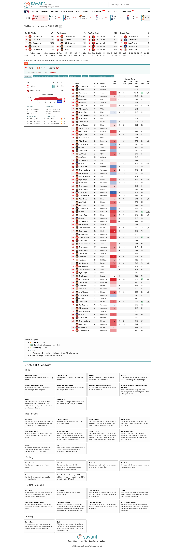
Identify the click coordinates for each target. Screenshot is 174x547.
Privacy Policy (83, 541)
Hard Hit (36, 342)
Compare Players (96, 11)
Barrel (36, 345)
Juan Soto (82, 96)
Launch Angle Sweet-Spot (34, 385)
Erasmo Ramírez (133, 49)
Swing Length (94, 419)
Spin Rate (124, 463)
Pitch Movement (62, 463)
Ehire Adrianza (83, 119)
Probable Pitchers (67, 11)
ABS (109, 11)
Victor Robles (69, 46)
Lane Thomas (83, 125)
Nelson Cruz (69, 49)
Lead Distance (94, 490)
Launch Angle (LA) (63, 375)
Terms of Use (72, 541)
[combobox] (129, 4)
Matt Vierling (37, 43)
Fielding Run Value (63, 502)
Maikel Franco (83, 122)
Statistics (116, 11)
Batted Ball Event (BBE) (65, 385)
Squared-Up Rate (127, 431)
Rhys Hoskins (83, 183)
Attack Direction (62, 431)
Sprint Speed (29, 522)
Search (78, 11)
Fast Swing (37, 348)
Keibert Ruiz (83, 112)
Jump (123, 490)
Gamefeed (44, 11)
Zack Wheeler (132, 43)
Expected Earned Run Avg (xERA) (68, 475)
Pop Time (28, 490)
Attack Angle (125, 419)
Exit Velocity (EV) (31, 375)
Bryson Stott (83, 135)
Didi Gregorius (83, 160)
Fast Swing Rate (62, 419)
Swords (59, 445)
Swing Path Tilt (94, 431)
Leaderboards (128, 11)
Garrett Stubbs (83, 106)
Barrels (91, 375)
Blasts (27, 445)
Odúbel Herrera (84, 128)
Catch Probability (95, 502)
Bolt (58, 522)
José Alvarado (100, 37)
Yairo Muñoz (83, 141)
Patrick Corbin (133, 40)
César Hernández (84, 115)
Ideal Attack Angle (31, 431)
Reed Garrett (132, 46)
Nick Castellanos (84, 176)
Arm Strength (61, 490)
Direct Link (28, 72)
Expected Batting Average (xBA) (100, 385)
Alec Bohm (82, 102)
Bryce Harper (37, 40)
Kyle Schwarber (38, 37)
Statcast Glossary (38, 364)
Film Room (111, 76)
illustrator (35, 11)
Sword (35, 350)
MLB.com (103, 541)
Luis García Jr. (83, 86)
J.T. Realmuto (83, 109)
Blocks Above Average (128, 502)
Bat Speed (28, 419)
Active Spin (93, 463)
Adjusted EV (61, 400)
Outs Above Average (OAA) (34, 502)
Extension (28, 475)
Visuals (85, 11)
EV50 (27, 400)
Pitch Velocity (30, 463)
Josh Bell (36, 46)
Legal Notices (93, 541)
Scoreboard (54, 11)
